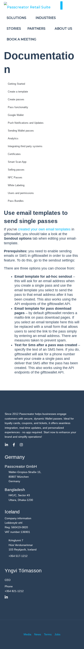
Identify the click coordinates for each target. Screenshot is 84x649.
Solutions (17, 18)
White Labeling (16, 185)
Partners (36, 28)
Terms (48, 634)
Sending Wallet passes (21, 130)
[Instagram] (21, 444)
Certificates (14, 154)
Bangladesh (15, 490)
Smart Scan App (17, 161)
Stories (14, 28)
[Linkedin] (6, 444)
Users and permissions (21, 193)
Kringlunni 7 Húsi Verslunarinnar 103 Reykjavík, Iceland (23, 545)
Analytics (13, 138)
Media (27, 634)
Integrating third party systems (25, 146)
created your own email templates (44, 229)
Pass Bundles (16, 200)
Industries (46, 18)
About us (64, 28)
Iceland (12, 511)
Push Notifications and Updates (26, 122)
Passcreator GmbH (21, 466)
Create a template (18, 91)
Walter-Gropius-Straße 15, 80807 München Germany (25, 476)
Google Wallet (16, 115)
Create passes (16, 99)
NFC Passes (15, 177)
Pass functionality (18, 107)
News (37, 634)
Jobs (57, 634)
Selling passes (16, 169)
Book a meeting (21, 39)
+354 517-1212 (18, 555)
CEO (8, 579)
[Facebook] (14, 444)
